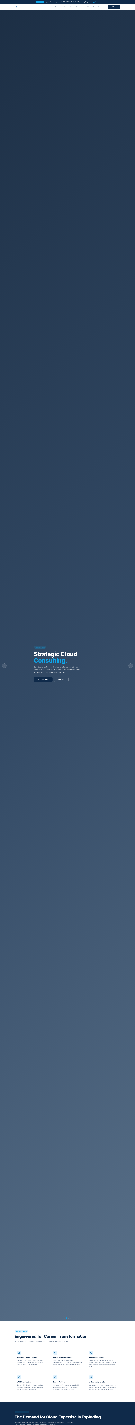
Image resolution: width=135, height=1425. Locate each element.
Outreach (79, 7)
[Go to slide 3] (68, 1318)
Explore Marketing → (44, 682)
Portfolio (87, 7)
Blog (94, 7)
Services (64, 7)
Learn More (64, 682)
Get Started (114, 7)
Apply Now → (96, 2)
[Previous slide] (4, 665)
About (71, 7)
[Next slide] (130, 665)
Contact (100, 7)
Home (57, 7)
